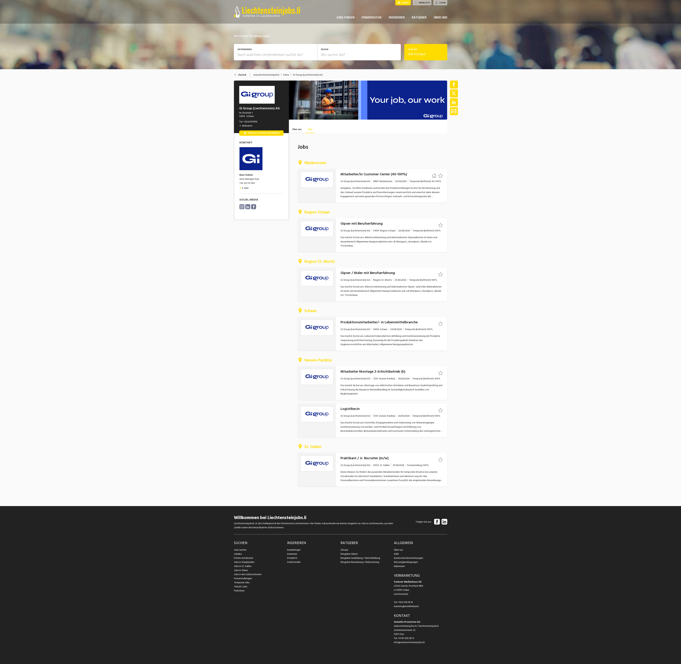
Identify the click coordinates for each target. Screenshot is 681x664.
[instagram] (241, 206)
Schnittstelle (294, 562)
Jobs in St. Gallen (242, 566)
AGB (396, 554)
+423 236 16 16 (405, 602)
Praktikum (239, 591)
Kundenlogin (293, 550)
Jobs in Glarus (241, 570)
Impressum (399, 566)
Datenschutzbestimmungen (408, 558)
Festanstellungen (243, 578)
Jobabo (238, 554)
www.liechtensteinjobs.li (266, 74)
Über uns (398, 550)
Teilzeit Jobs (240, 587)
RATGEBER (419, 17)
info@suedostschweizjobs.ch (409, 642)
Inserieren (292, 554)
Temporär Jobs (242, 582)
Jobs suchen (240, 550)
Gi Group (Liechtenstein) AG (308, 74)
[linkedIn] (247, 206)
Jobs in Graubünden (244, 562)
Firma (286, 74)
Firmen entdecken (243, 558)
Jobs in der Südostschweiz (248, 574)
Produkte (292, 558)
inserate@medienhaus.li (406, 606)
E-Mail (245, 188)
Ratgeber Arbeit (349, 554)
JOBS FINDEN (345, 17)
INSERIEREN (397, 17)
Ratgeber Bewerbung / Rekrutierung (359, 562)
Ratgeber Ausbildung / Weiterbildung (360, 558)
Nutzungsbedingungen (406, 562)
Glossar (344, 550)
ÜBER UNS (440, 17)
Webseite (247, 126)
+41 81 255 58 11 (406, 638)
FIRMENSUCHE (372, 17)
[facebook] (253, 206)
